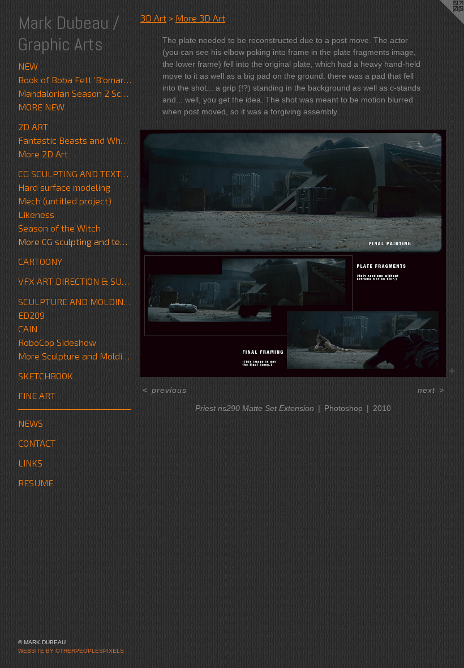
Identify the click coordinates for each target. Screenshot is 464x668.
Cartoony (40, 261)
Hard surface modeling (64, 187)
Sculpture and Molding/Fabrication (74, 301)
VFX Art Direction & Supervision (74, 281)
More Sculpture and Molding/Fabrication (74, 355)
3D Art (153, 17)
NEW (28, 66)
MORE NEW (41, 106)
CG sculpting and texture (74, 173)
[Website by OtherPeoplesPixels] (441, 22)
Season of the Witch (59, 227)
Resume (35, 482)
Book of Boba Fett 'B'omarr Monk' (74, 79)
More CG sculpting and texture (74, 241)
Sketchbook (45, 375)
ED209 (31, 315)
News (30, 423)
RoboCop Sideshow (57, 342)
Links (30, 462)
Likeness (36, 214)
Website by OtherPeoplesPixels (71, 651)
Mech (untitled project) (64, 200)
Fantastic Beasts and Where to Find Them (74, 140)
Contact (36, 443)
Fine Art (36, 395)
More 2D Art (43, 153)
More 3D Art (200, 17)
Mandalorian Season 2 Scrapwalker (74, 93)
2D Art (33, 126)
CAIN (27, 328)
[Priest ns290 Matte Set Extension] (293, 253)
